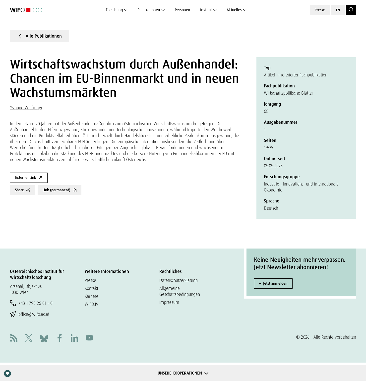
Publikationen (148, 9)
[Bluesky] (44, 338)
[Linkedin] (74, 338)
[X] (28, 338)
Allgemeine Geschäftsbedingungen (179, 291)
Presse (320, 10)
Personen (182, 9)
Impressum (169, 302)
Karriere (91, 296)
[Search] (351, 10)
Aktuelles (234, 9)
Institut (206, 9)
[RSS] (13, 338)
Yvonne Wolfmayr (26, 108)
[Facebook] (59, 338)
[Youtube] (89, 338)
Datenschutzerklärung (178, 280)
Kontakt (91, 288)
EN (338, 10)
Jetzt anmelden (275, 283)
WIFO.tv (91, 304)
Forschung (114, 9)
